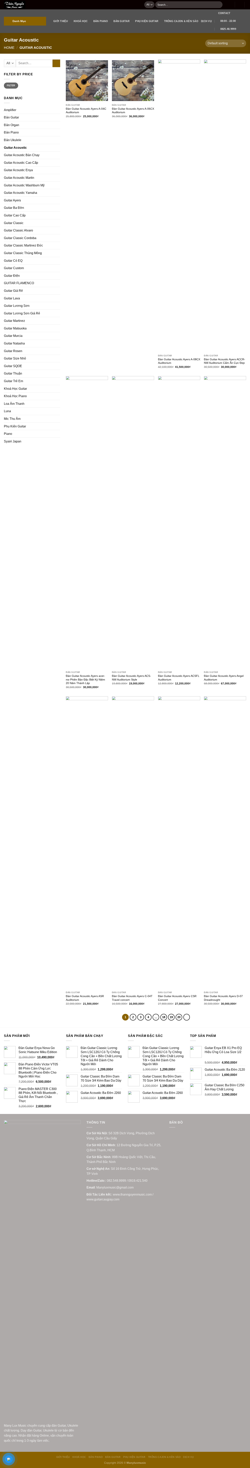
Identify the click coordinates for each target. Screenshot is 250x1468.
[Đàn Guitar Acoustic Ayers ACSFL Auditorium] (179, 522)
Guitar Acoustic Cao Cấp (21, 162)
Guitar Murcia (13, 335)
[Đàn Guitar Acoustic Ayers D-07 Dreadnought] (225, 842)
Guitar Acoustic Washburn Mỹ (24, 185)
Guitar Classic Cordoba (20, 238)
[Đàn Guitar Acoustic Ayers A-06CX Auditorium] (133, 81)
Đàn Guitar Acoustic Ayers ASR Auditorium (85, 998)
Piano (8, 433)
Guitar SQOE (13, 366)
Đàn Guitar (121, 21)
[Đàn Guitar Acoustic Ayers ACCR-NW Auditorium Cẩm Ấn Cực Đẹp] (225, 206)
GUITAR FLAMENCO (19, 283)
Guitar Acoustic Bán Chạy (21, 155)
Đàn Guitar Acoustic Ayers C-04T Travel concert (132, 998)
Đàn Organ (11, 125)
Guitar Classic (13, 223)
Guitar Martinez (14, 320)
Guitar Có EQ (13, 260)
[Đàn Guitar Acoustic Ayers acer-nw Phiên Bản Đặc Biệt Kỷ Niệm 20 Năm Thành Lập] (87, 522)
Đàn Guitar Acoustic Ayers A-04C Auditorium (86, 110)
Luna (7, 411)
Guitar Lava (12, 298)
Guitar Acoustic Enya (18, 170)
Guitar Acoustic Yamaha (20, 192)
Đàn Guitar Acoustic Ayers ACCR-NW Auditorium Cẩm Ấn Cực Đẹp (224, 361)
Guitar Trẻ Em (13, 381)
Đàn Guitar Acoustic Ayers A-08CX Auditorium (179, 361)
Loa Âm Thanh (14, 403)
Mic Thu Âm (12, 418)
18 (163, 1017)
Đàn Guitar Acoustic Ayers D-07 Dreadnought (223, 998)
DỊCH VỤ (206, 21)
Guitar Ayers (12, 200)
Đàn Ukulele (12, 140)
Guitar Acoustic (15, 147)
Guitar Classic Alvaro (18, 230)
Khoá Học (81, 21)
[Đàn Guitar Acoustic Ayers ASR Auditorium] (87, 842)
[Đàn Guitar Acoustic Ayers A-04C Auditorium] (87, 81)
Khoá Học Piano (15, 396)
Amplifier (10, 110)
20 (178, 1017)
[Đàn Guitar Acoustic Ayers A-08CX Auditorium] (179, 206)
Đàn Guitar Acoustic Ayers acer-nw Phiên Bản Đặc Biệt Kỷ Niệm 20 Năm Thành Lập (85, 679)
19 (171, 1017)
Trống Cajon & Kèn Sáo (181, 21)
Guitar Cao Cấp (15, 215)
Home (9, 47)
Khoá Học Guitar (15, 388)
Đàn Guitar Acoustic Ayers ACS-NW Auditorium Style (131, 677)
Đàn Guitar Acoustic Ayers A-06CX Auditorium (133, 110)
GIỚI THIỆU (60, 21)
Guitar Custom (14, 268)
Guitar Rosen (13, 351)
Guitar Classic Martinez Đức (23, 245)
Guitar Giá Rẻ (13, 290)
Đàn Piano (100, 21)
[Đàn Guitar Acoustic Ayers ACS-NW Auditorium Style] (133, 522)
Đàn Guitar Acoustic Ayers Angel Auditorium (224, 677)
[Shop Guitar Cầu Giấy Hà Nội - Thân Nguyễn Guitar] (71, 4)
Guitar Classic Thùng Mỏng (23, 253)
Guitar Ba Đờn (14, 207)
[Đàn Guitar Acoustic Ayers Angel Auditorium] (225, 522)
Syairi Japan (12, 441)
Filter (11, 85)
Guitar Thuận (13, 373)
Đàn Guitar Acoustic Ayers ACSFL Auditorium (178, 677)
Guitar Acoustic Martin (19, 177)
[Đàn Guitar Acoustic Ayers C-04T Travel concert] (133, 842)
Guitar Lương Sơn (16, 305)
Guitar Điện (12, 275)
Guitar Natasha (14, 343)
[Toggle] (58, 275)
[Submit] (219, 4)
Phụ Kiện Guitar (146, 21)
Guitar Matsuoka (15, 328)
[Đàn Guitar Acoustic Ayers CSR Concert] (179, 842)
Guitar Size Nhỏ (15, 358)
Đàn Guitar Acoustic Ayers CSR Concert (177, 998)
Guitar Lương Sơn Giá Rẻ (22, 313)
